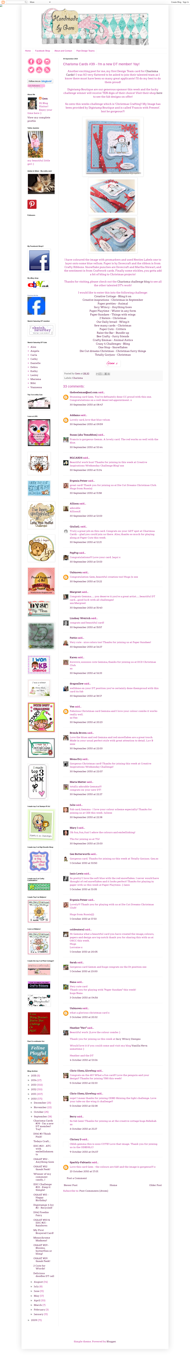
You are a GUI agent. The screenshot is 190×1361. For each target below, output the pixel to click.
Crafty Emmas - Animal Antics (113, 340)
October (39, 1112)
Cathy (34, 359)
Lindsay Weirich (80, 618)
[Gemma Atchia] (36, 313)
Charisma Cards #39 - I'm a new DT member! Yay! (43, 1125)
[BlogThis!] (100, 373)
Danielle (35, 363)
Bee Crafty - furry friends (113, 336)
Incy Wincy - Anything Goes (113, 307)
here (159, 92)
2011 (34, 1094)
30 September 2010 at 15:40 (86, 607)
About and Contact (63, 51)
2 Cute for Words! (39, 1267)
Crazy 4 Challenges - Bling (113, 343)
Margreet (75, 592)
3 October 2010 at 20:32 (84, 1017)
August (38, 1281)
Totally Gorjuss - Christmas (113, 354)
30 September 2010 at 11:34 (86, 470)
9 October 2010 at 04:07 (84, 1151)
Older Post (155, 1185)
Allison (74, 503)
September (41, 1116)
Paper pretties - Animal (113, 303)
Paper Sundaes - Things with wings (113, 314)
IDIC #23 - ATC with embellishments (43, 1150)
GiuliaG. (75, 526)
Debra (34, 367)
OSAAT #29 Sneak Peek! (41, 1260)
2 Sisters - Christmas (112, 318)
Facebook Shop (42, 51)
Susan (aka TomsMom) (84, 434)
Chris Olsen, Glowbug (83, 1070)
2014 (34, 1080)
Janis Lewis (76, 873)
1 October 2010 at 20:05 (84, 951)
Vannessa (36, 387)
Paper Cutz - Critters (113, 329)
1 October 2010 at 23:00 (84, 971)
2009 (34, 1320)
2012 (34, 1089)
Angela (34, 351)
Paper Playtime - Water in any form (113, 310)
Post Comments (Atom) (93, 1190)
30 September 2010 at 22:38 (86, 817)
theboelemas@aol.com (84, 392)
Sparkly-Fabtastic (80, 1162)
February (40, 1309)
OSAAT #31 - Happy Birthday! (41, 1197)
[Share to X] (103, 373)
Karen (73, 657)
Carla (33, 355)
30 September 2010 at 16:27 (86, 646)
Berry (73, 1116)
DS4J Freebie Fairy (41, 1214)
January (39, 1314)
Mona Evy (76, 759)
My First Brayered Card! (43, 1231)
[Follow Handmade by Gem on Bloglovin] (40, 82)
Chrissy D (75, 1139)
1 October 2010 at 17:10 (83, 918)
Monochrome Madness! (41, 1239)
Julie (72, 805)
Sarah (73, 962)
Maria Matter (78, 782)
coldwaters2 (77, 929)
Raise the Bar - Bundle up (113, 332)
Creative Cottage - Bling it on (112, 296)
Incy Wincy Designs (128, 1039)
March (38, 1305)
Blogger (111, 1341)
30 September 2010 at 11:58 (86, 493)
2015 (34, 1075)
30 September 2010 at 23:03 (86, 843)
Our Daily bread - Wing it (112, 321)
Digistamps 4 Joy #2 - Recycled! (43, 1206)
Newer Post (70, 1185)
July (36, 1286)
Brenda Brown (78, 732)
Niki (33, 383)
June (37, 1291)
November (40, 1107)
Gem (45, 98)
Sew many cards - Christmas (112, 325)
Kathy (34, 371)
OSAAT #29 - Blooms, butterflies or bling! (42, 1249)
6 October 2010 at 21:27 (83, 1128)
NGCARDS (76, 457)
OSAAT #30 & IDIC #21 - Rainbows (41, 1222)
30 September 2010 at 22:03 (86, 748)
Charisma (77, 378)
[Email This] (97, 373)
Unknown (76, 572)
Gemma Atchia (32, 295)
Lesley (34, 375)
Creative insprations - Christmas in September (113, 299)
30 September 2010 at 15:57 (86, 627)
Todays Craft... (42, 1141)
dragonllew (77, 683)
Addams (75, 415)
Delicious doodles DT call (43, 1275)
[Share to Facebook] (105, 373)
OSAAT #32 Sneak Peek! (41, 1168)
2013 (34, 1084)
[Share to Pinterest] (108, 373)
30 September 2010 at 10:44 (86, 447)
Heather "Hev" (78, 1027)
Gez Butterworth (80, 854)
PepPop (74, 552)
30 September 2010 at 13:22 (86, 581)
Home (28, 51)
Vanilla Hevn (139, 1045)
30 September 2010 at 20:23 (86, 722)
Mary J (74, 827)
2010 (34, 1098)
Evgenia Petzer (79, 480)
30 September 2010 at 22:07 (86, 771)
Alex (33, 347)
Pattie (73, 637)
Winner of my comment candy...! (42, 1177)
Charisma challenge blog (133, 281)
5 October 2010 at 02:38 (84, 1105)
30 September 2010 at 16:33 (86, 673)
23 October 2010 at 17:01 (84, 1171)
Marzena (35, 379)
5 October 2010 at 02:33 (84, 1083)
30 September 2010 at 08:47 (86, 404)
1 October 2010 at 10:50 (83, 863)
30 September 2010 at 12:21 (86, 542)
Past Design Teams (85, 51)
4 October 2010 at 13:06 (84, 1060)
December (40, 1102)
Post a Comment (77, 1178)
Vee (72, 706)
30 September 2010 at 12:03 (86, 515)
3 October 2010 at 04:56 (84, 997)
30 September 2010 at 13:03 (86, 561)
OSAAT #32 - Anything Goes (43, 1160)
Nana (73, 982)
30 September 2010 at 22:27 (86, 794)
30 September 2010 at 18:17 (86, 696)
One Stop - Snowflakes (113, 347)
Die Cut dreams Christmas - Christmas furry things (113, 351)
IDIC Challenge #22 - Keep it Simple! (42, 1187)
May (37, 1295)
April (37, 1300)
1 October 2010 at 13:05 (83, 889)
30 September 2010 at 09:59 (86, 424)
